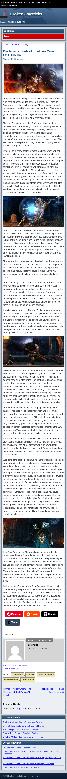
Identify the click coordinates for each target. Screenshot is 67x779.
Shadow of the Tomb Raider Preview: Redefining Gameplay (28, 763)
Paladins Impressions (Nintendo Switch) (20, 748)
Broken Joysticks (26, 14)
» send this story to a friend (15, 665)
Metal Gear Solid (9, 5)
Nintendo (23, 2)
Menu (7, 36)
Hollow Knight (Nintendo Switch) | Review (20, 730)
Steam (31, 2)
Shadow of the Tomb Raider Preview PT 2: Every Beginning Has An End (32, 758)
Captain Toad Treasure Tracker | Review (20, 733)
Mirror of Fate (28, 679)
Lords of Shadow (46, 674)
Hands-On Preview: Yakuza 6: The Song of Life (23, 767)
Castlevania (17, 674)
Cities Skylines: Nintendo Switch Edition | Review (24, 726)
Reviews (16, 45)
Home (5, 45)
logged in (20, 708)
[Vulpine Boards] (9, 2)
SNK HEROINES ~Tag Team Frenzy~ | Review (23, 737)
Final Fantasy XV (43, 2)
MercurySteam (11, 679)
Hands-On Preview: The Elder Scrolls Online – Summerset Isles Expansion (30, 752)
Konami (30, 674)
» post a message (11, 669)
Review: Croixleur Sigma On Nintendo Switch (22, 722)
